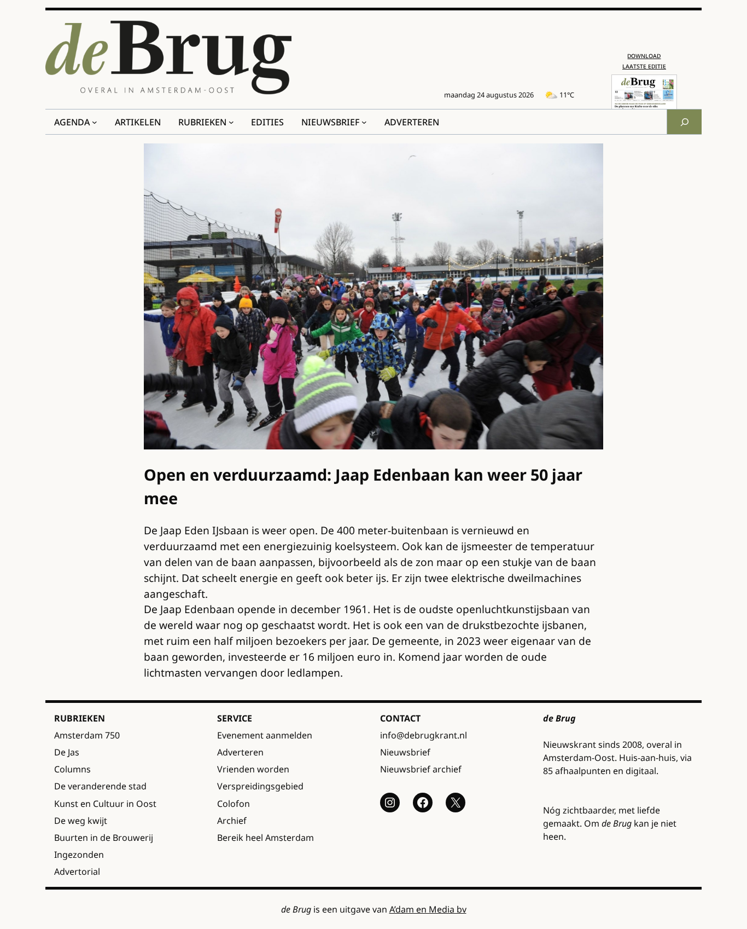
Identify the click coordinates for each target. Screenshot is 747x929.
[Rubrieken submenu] (231, 122)
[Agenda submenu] (94, 122)
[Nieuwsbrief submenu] (364, 122)
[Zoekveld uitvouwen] (684, 121)
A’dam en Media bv (427, 909)
